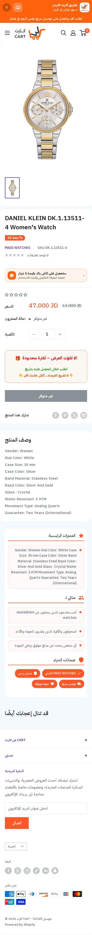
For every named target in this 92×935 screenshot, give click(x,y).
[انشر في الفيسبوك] (55, 415)
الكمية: (10, 334)
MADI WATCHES (17, 247)
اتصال (16, 823)
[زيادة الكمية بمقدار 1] (60, 334)
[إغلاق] (6, 7)
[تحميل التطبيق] (18, 7)
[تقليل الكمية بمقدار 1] (34, 334)
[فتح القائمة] (7, 33)
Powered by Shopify (20, 924)
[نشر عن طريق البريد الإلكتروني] (83, 415)
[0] (83, 33)
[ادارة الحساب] (73, 33)
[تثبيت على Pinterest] (65, 415)
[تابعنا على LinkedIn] (45, 870)
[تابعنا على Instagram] (27, 870)
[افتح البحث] (63, 33)
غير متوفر (46, 396)
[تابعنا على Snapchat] (55, 870)
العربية (12, 846)
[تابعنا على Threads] (17, 870)
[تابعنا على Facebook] (8, 870)
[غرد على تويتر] (74, 415)
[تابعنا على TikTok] (36, 870)
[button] (16, 295)
